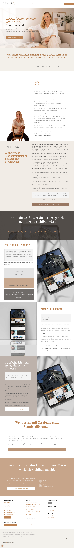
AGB (49, 519)
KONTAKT (56, 3)
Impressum (4, 542)
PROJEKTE (39, 3)
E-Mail (44, 484)
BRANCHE (51, 3)
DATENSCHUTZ (51, 517)
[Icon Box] (53, 485)
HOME (29, 3)
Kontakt (70, 538)
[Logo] (8, 3)
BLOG (61, 3)
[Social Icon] (49, 503)
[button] (2, 546)
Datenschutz (9, 542)
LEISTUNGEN (45, 3)
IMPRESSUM (50, 515)
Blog (67, 538)
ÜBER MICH (34, 3)
